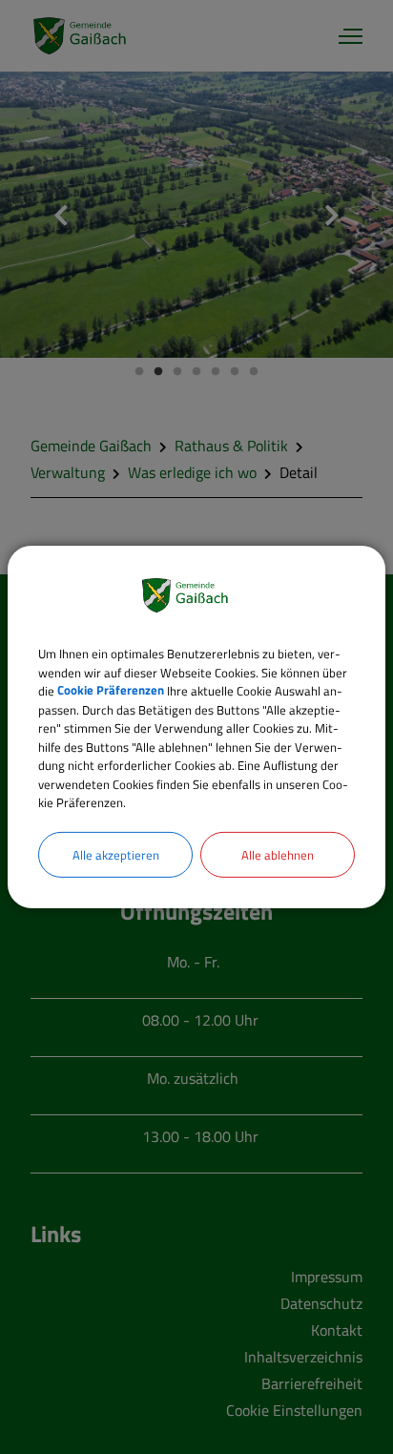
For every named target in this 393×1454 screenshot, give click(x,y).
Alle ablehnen (277, 853)
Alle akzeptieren (115, 853)
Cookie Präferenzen (110, 690)
